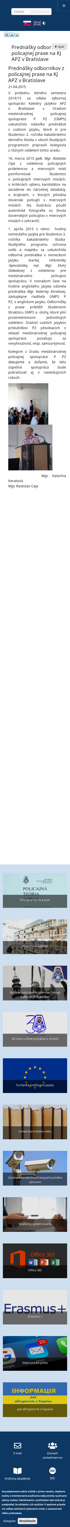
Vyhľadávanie (40, 12)
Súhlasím (9, 1521)
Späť (60, 47)
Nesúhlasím (27, 1520)
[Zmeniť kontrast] (44, 24)
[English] (37, 24)
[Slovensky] (27, 24)
